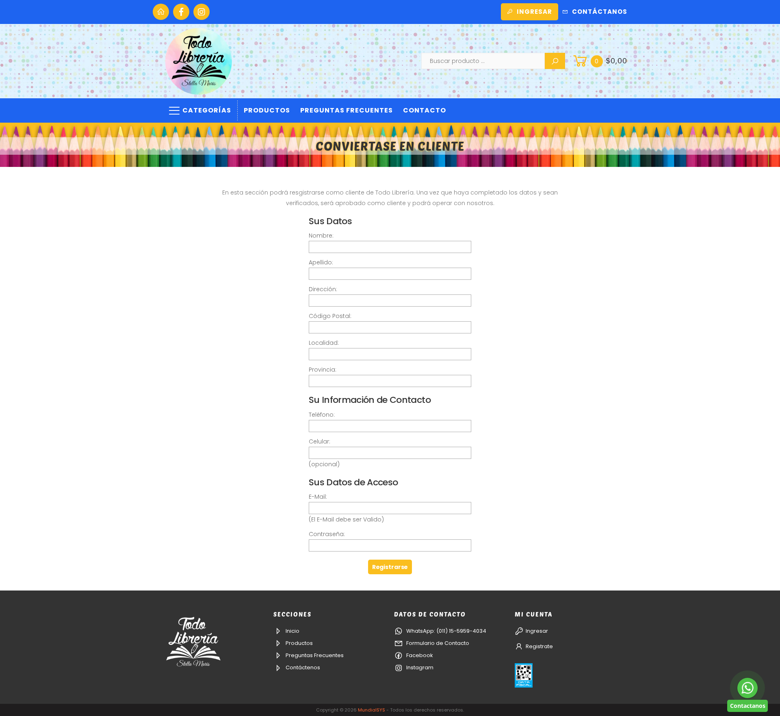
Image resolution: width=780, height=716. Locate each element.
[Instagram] (201, 12)
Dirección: (323, 289)
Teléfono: (322, 415)
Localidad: (324, 343)
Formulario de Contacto (437, 643)
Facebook (419, 655)
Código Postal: (330, 316)
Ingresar (534, 11)
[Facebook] (181, 12)
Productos (267, 110)
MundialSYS (371, 710)
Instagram (419, 667)
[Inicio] (161, 12)
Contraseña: (327, 534)
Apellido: (321, 262)
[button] (599, 60)
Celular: (319, 441)
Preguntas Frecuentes (346, 110)
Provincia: (322, 370)
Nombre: (321, 235)
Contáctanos (599, 11)
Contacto (424, 110)
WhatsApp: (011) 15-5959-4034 (445, 631)
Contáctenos (302, 667)
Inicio (291, 631)
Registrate (539, 646)
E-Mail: (318, 497)
